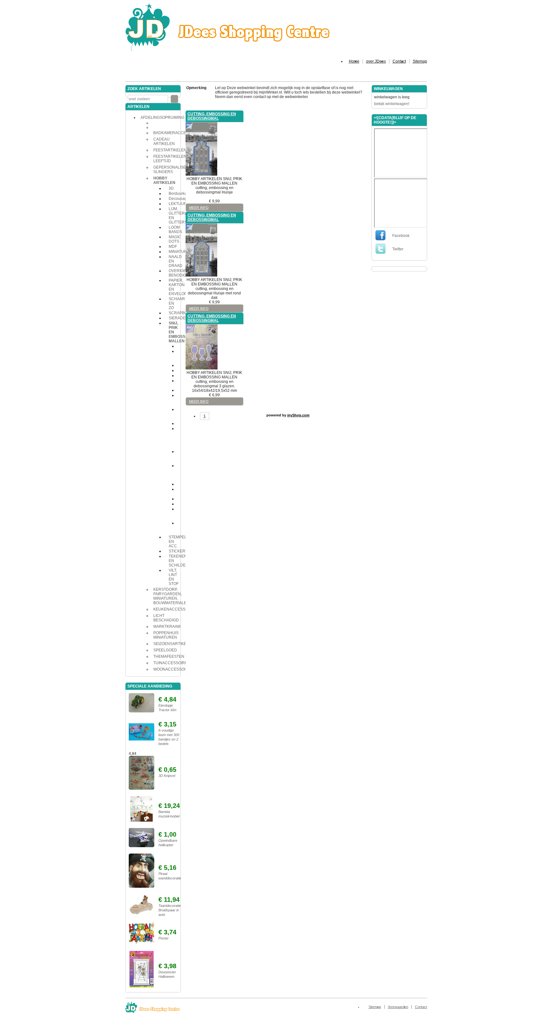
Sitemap (420, 61)
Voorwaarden (398, 1007)
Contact (399, 61)
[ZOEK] (174, 99)
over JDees (376, 61)
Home (354, 61)
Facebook (401, 235)
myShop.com (298, 415)
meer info (199, 207)
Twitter (397, 249)
